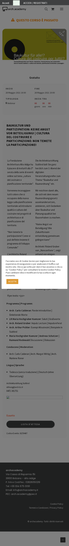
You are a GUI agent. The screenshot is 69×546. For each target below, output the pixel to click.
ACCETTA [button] (12, 281)
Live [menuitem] (16, 3)
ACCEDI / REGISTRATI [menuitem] (35, 3)
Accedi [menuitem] (5, 3)
